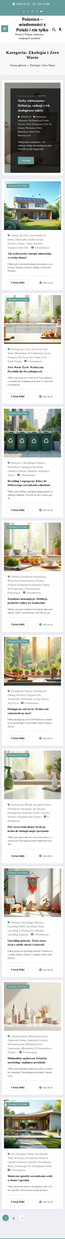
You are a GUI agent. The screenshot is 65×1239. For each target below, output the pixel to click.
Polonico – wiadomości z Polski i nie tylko (32, 24)
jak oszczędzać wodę (22, 1154)
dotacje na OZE (19, 235)
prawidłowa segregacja (19, 467)
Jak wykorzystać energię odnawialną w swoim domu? (29, 255)
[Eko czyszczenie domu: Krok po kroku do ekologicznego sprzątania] (32, 774)
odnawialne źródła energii (29, 239)
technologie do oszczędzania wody (33, 1166)
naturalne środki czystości (36, 813)
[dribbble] (32, 11)
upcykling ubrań (35, 926)
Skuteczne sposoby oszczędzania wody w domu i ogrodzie (30, 1178)
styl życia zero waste (29, 357)
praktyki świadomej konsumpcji (24, 585)
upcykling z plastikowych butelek (25, 930)
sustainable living (30, 699)
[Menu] (4, 28)
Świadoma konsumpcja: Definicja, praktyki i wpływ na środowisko (28, 600)
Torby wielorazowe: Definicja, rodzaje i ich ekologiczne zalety (34, 105)
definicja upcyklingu (22, 922)
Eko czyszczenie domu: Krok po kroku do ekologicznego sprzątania (28, 828)
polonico (21, 124)
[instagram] (36, 11)
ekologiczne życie (20, 349)
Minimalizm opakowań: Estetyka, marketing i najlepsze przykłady (27, 1060)
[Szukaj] (54, 29)
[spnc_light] (60, 30)
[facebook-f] (23, 11)
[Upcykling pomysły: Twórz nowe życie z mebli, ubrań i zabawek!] (32, 892)
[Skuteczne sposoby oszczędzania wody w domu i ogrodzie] (32, 1123)
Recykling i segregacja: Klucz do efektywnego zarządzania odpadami (29, 483)
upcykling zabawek (18, 934)
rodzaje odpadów (27, 471)
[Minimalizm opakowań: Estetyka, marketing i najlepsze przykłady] (32, 1006)
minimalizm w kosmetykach (36, 1048)
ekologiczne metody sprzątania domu (31, 804)
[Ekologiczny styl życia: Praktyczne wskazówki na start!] (32, 660)
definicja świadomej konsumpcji (28, 576)
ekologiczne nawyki (21, 691)
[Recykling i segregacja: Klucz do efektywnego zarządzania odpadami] (32, 432)
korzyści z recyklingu (23, 463)
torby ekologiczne (34, 124)
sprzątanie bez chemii (29, 816)
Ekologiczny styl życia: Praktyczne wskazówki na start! (28, 711)
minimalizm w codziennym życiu (32, 353)
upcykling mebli (16, 926)
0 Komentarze (42, 247)
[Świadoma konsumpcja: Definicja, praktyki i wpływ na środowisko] (32, 546)
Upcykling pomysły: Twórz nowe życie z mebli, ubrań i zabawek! (27, 942)
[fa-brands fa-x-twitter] (28, 11)
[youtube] (41, 11)
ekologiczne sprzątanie (20, 809)
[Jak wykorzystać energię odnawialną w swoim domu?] (32, 205)
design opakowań (29, 1040)
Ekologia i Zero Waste (27, 96)
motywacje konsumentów (21, 580)
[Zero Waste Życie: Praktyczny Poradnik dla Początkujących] (32, 319)
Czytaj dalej (25, 160)
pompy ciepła (25, 243)
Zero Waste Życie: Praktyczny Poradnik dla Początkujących (26, 369)
